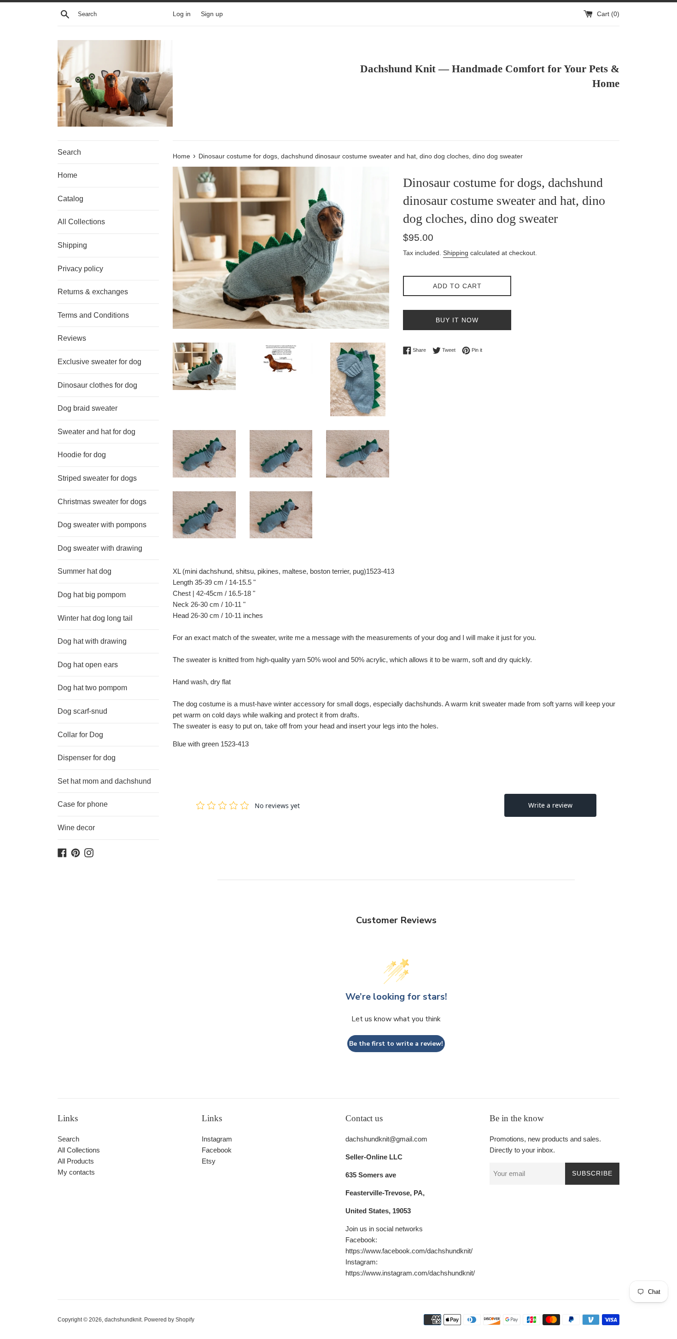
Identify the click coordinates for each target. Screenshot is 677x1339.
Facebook (217, 1150)
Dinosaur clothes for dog (97, 385)
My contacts (76, 1172)
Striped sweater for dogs (97, 478)
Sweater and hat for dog (96, 432)
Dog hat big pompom (92, 595)
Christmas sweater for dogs (102, 502)
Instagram (217, 1139)
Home (67, 175)
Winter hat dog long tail (95, 618)
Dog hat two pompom (92, 688)
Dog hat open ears (88, 665)
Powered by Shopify (169, 1319)
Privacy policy (80, 269)
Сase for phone (83, 804)
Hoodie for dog (82, 455)
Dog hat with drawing (92, 641)
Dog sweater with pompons (102, 525)
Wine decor (76, 828)
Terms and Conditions (93, 315)
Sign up (212, 14)
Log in (182, 14)
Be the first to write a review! (396, 1043)
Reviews (72, 338)
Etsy (209, 1161)
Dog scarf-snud (82, 711)
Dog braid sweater (87, 408)
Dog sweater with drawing (100, 548)
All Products (76, 1161)
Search (69, 152)
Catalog (70, 199)
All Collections (81, 222)
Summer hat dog (84, 571)
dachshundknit (123, 1319)
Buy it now (457, 320)
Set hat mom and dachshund (104, 781)
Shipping (72, 245)
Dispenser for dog (87, 758)
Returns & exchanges (93, 292)
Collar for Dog (80, 735)
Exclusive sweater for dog (99, 362)
